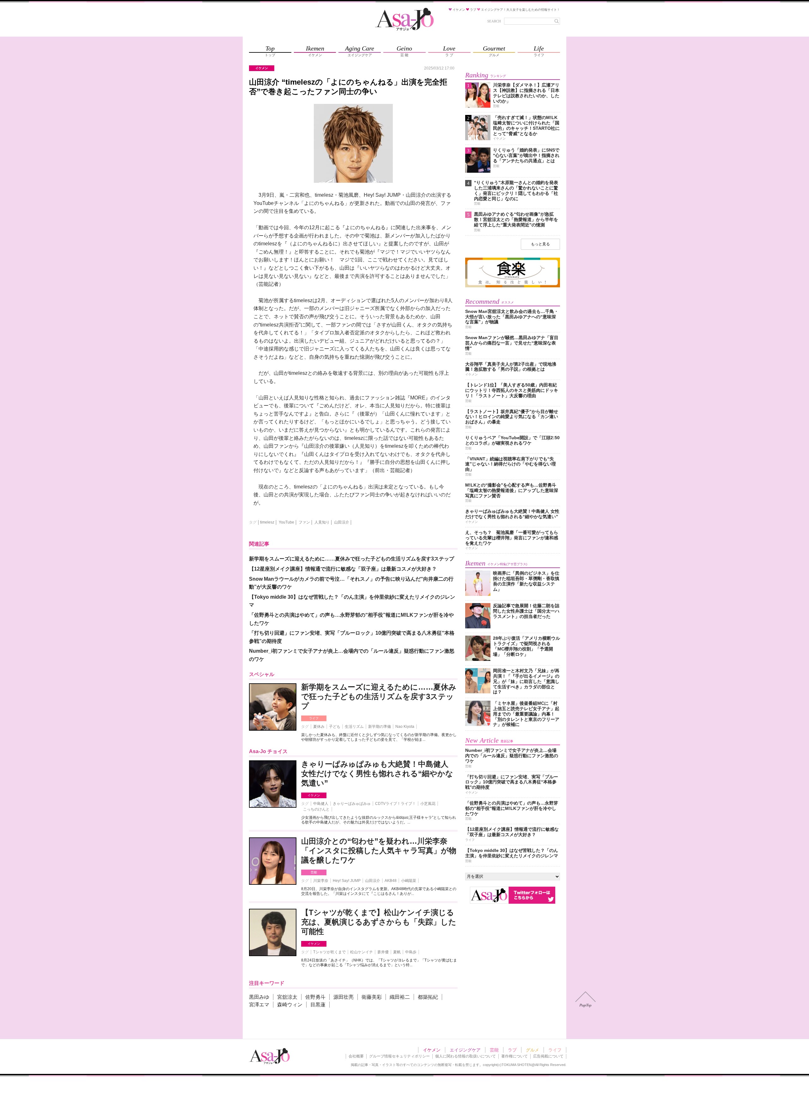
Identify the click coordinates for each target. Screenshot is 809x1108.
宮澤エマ (259, 1004)
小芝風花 (427, 803)
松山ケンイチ (361, 952)
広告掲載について (548, 1056)
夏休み (319, 726)
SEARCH (494, 21)
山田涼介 (341, 522)
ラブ (512, 1049)
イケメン (313, 795)
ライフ (314, 718)
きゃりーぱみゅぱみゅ (352, 803)
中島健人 (320, 803)
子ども (334, 726)
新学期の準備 (379, 726)
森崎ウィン (289, 1004)
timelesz (267, 522)
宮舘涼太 (287, 997)
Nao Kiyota (404, 726)
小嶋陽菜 (408, 880)
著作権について (514, 1056)
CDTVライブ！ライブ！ (395, 803)
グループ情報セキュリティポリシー (399, 1056)
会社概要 (356, 1056)
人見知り (322, 522)
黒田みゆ (259, 997)
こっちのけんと (316, 809)
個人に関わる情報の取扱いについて (465, 1056)
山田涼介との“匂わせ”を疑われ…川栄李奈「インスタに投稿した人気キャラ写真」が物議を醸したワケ (378, 850)
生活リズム (354, 726)
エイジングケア (465, 1049)
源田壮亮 (343, 997)
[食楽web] (512, 286)
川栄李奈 (320, 880)
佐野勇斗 (315, 997)
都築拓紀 (428, 997)
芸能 (314, 872)
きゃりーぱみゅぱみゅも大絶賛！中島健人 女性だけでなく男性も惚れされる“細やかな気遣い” (377, 773)
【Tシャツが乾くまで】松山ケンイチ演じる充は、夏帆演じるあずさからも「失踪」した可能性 (378, 922)
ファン (304, 522)
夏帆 (397, 952)
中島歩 (411, 952)
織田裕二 (400, 997)
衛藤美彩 (372, 997)
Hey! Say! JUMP (347, 880)
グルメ (532, 1049)
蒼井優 (383, 952)
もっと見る (540, 244)
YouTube (286, 522)
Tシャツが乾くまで (329, 952)
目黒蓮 (317, 1004)
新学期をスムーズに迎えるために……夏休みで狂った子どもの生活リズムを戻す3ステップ (378, 696)
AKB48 (391, 880)
